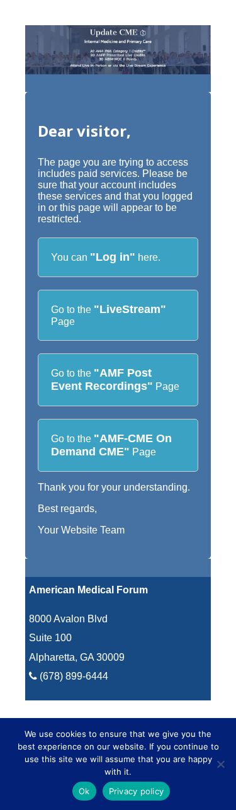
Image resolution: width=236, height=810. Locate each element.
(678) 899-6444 (72, 676)
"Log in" (112, 257)
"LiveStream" (130, 309)
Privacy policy (136, 791)
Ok (84, 791)
